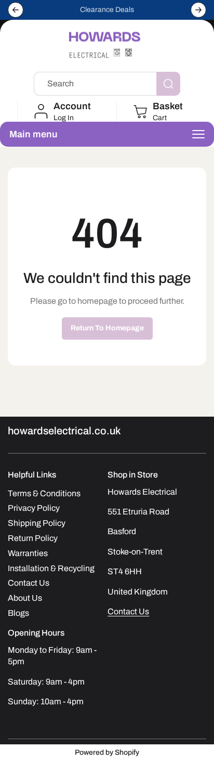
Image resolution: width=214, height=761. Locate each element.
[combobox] (107, 83)
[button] (157, 111)
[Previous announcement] (15, 10)
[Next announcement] (198, 10)
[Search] (168, 84)
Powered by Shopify (107, 752)
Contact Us (128, 611)
